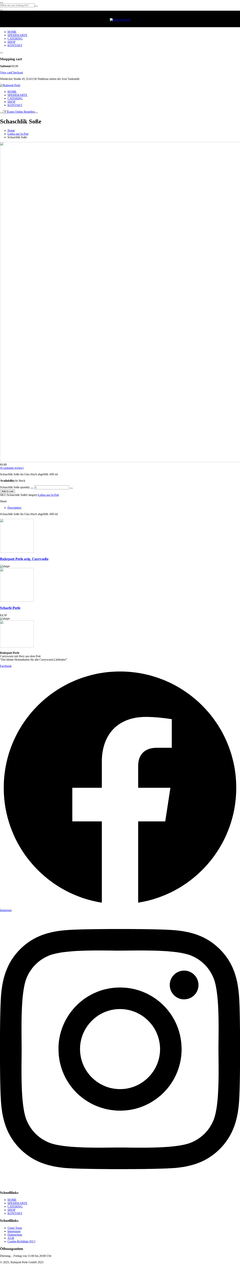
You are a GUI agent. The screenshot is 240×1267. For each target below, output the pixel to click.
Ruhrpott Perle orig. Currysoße (24, 559)
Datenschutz (15, 1234)
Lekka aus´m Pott (18, 133)
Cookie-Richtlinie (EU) (21, 1241)
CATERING (15, 38)
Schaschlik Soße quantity (15, 487)
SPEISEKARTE (17, 35)
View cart (5, 72)
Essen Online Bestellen (21, 111)
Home (11, 130)
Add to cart (8, 491)
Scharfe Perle (10, 608)
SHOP (11, 42)
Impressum (14, 1231)
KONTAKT (15, 45)
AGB (11, 1238)
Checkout (17, 72)
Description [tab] (14, 507)
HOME (12, 31)
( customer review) (12, 467)
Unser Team (15, 1227)
